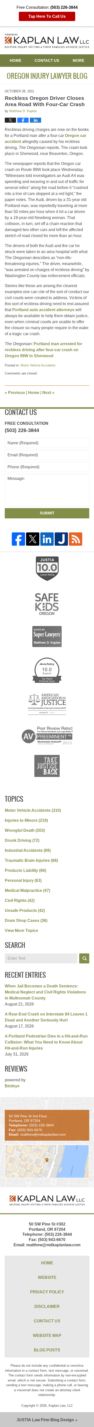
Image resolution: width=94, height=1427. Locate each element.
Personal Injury (23, 880)
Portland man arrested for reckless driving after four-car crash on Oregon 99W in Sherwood (43, 350)
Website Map (47, 1335)
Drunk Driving (22, 840)
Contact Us (47, 60)
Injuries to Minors (26, 820)
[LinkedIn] (47, 539)
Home (15, 60)
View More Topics (21, 930)
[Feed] (75, 539)
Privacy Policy (47, 1292)
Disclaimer (47, 1306)
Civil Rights (20, 900)
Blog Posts (47, 1350)
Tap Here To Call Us (47, 16)
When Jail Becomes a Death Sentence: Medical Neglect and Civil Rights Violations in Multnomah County (45, 992)
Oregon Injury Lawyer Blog (47, 41)
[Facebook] (18, 539)
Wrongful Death (25, 830)
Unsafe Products (25, 910)
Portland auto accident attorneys (43, 310)
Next (48, 392)
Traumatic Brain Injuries (31, 860)
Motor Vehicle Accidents (38, 365)
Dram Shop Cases (26, 920)
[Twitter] (32, 539)
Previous (15, 392)
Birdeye (12, 1086)
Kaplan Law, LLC (61, 1405)
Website (47, 1277)
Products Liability (25, 870)
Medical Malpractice (27, 890)
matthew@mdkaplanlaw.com (53, 1245)
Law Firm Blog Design (45, 1420)
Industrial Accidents (28, 850)
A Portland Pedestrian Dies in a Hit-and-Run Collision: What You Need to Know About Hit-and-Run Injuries (46, 1042)
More (78, 60)
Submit (47, 513)
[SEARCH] (84, 958)
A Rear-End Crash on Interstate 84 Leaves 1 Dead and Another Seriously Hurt (46, 1017)
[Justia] (61, 539)
